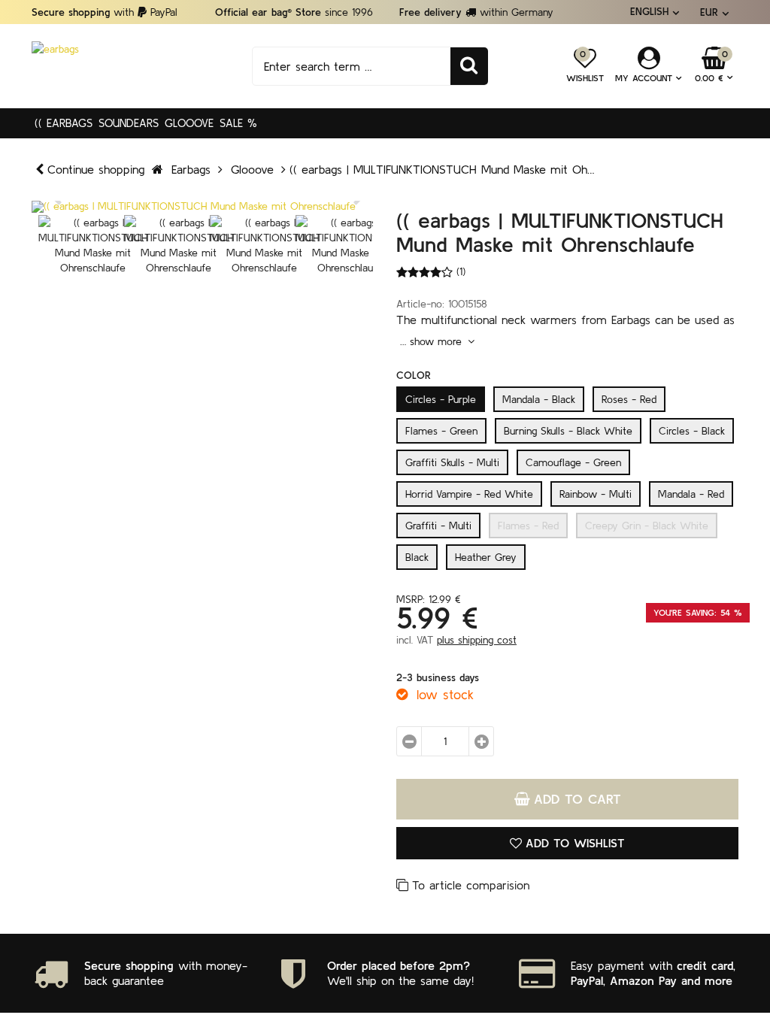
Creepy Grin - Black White (646, 526)
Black (417, 557)
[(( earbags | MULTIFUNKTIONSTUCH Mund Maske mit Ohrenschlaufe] (203, 207)
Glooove (189, 123)
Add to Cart (577, 799)
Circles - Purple (440, 399)
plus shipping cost (477, 640)
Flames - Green (441, 431)
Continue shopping (95, 169)
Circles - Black (692, 431)
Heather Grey (486, 557)
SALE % (238, 123)
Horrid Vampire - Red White (469, 494)
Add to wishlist (575, 843)
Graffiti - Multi (438, 526)
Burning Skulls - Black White (568, 431)
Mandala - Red (691, 494)
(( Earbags (63, 123)
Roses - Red (629, 399)
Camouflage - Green (573, 462)
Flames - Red (528, 526)
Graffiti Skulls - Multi (452, 462)
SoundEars (129, 123)
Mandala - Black (538, 399)
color (413, 375)
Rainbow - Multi (595, 494)
